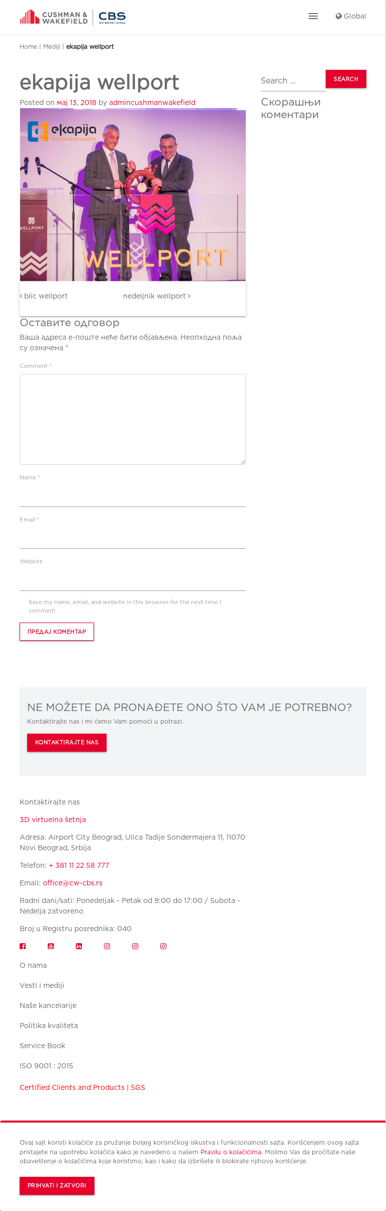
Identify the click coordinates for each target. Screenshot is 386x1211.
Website (31, 561)
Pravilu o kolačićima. (232, 1152)
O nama (33, 965)
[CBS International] (73, 14)
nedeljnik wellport (155, 296)
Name (30, 477)
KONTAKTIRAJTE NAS (67, 742)
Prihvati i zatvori (57, 1185)
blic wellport (45, 296)
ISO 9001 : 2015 (46, 1066)
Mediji (51, 46)
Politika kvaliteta (49, 1026)
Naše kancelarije (48, 1005)
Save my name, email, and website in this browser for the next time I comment (125, 606)
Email (29, 519)
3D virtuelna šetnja (53, 820)
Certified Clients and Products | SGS (82, 1087)
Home (28, 46)
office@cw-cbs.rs (73, 883)
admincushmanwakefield (152, 102)
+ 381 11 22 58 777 (79, 865)
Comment (36, 365)
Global (354, 16)
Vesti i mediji (42, 985)
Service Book (42, 1046)
